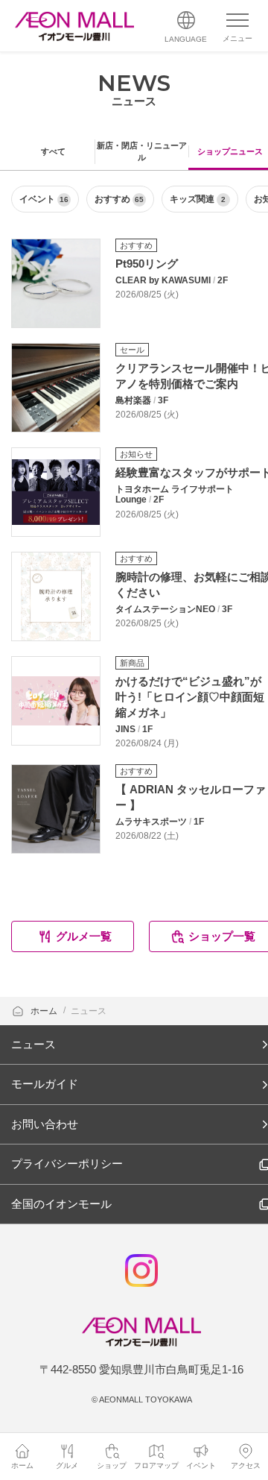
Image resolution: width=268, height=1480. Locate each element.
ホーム (45, 1011)
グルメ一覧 (84, 936)
